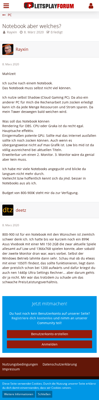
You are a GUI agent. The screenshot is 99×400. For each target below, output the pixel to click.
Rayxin (12, 32)
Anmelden (50, 344)
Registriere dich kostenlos (32, 318)
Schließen (44, 394)
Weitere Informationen (18, 394)
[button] (6, 5)
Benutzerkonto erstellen (49, 334)
